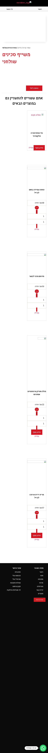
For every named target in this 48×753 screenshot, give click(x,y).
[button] (42, 3)
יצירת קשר (39, 590)
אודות (41, 583)
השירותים (40, 586)
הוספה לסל (34, 88)
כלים (20, 48)
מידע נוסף (39, 147)
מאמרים (40, 593)
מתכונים (40, 579)
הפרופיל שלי (16, 579)
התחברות (18, 572)
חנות (41, 575)
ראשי (41, 572)
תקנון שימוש (17, 586)
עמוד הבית (26, 48)
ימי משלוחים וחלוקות (14, 590)
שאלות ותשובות (15, 583)
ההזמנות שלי (16, 575)
